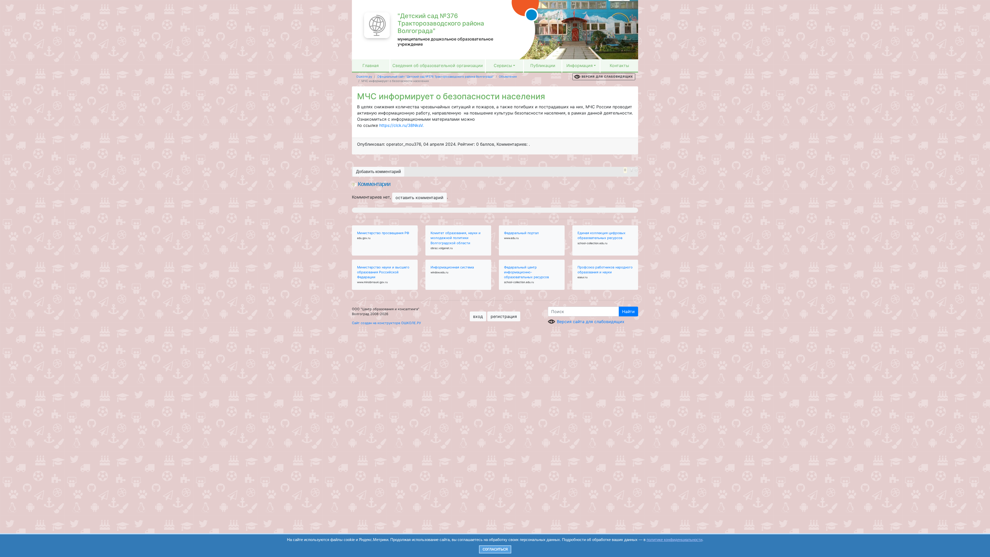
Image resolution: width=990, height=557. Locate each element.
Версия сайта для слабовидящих (590, 321)
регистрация (504, 316)
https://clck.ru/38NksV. (401, 125)
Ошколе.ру (364, 76)
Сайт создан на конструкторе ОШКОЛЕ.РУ (386, 323)
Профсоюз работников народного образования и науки (605, 269)
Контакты (619, 65)
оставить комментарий (419, 197)
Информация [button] (579, 65)
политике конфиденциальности (674, 539)
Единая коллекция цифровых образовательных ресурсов (601, 235)
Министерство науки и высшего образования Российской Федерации (383, 272)
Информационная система (452, 267)
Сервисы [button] (503, 65)
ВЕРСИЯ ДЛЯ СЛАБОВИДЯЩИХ (607, 76)
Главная (370, 65)
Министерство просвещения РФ (383, 233)
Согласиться (495, 549)
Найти (628, 311)
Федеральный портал (521, 233)
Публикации (542, 65)
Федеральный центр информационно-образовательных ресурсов (526, 272)
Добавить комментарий (378, 171)
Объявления (508, 76)
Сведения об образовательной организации (437, 65)
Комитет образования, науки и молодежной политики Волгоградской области (456, 238)
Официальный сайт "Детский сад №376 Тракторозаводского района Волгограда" (435, 76)
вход (478, 316)
